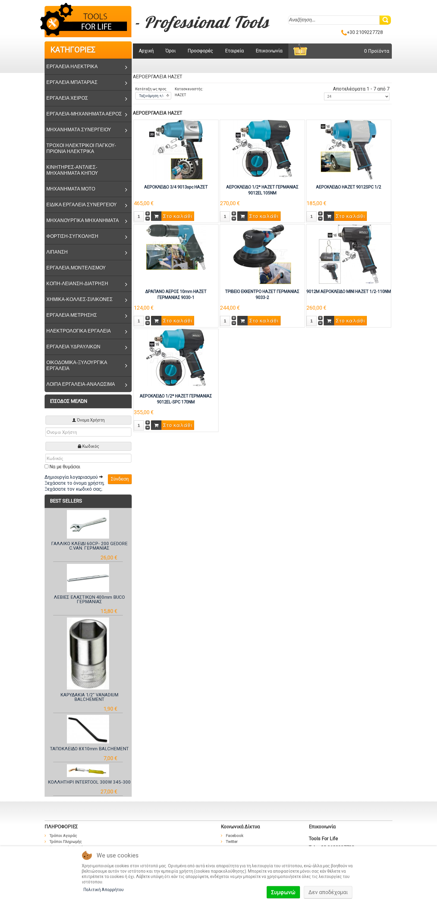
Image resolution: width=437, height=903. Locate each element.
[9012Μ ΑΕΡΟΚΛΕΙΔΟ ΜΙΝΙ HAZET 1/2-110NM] (348, 254)
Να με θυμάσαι (64, 467)
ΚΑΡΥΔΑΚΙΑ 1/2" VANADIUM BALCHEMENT (89, 697)
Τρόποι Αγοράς (63, 835)
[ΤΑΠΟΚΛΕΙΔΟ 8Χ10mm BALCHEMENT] (88, 729)
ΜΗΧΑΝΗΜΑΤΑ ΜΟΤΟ (70, 188)
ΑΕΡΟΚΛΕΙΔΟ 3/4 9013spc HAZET (176, 187)
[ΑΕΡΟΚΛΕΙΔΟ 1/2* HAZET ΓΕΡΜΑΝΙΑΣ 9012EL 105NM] (262, 148)
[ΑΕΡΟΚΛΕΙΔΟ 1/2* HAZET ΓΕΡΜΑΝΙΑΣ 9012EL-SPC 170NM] (176, 357)
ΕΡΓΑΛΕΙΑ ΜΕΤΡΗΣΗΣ (71, 315)
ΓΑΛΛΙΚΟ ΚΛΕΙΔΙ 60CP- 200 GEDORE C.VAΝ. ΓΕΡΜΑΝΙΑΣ (89, 546)
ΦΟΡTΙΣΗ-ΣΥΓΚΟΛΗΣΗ (72, 236)
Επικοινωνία (269, 51)
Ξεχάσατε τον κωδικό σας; (73, 489)
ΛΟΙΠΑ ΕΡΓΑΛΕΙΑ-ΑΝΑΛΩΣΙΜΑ (80, 384)
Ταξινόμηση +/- (151, 96)
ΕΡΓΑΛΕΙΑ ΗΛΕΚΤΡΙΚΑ (72, 66)
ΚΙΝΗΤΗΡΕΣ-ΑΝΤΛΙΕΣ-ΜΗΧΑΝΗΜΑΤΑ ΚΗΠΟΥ (72, 170)
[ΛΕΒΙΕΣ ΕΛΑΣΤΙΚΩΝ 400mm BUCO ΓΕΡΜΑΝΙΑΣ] (88, 578)
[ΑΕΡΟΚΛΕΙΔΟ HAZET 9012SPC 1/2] (348, 149)
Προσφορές (200, 51)
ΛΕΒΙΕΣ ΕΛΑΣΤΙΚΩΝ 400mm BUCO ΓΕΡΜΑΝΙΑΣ (89, 599)
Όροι (171, 51)
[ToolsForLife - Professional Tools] (88, 21)
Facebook (234, 835)
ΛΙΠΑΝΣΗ (57, 252)
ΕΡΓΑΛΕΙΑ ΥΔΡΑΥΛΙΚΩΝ (73, 346)
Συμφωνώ (283, 892)
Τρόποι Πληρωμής (66, 841)
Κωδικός (90, 446)
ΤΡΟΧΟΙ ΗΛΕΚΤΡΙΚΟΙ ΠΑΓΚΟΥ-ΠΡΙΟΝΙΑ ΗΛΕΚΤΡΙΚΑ (81, 148)
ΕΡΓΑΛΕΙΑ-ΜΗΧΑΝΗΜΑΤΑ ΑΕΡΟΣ (84, 113)
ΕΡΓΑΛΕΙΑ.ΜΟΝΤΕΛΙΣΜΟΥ (76, 267)
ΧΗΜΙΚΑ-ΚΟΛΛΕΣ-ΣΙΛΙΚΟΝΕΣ (79, 299)
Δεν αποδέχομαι (328, 892)
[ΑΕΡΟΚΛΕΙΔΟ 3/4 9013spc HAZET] (176, 149)
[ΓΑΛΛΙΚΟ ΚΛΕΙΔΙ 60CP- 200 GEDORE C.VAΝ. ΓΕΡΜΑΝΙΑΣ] (88, 524)
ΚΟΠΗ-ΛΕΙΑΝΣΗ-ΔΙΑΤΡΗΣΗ (77, 283)
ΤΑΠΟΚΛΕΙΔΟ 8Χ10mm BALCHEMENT (89, 748)
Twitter (232, 841)
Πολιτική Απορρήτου (104, 889)
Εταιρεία (234, 51)
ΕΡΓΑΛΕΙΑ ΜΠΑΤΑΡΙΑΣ (72, 82)
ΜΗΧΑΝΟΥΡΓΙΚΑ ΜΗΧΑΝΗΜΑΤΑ (82, 220)
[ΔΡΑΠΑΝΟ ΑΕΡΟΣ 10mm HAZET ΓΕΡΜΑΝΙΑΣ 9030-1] (176, 246)
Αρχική (146, 51)
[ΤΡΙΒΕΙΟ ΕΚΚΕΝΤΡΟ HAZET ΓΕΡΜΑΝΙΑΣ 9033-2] (262, 254)
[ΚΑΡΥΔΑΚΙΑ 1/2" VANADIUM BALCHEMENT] (88, 654)
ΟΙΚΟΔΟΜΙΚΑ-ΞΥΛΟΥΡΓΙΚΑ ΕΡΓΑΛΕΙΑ (76, 365)
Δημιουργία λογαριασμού (72, 477)
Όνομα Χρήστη (91, 420)
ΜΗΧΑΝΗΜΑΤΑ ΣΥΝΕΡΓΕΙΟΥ (78, 129)
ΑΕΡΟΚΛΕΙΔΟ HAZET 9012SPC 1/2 (348, 187)
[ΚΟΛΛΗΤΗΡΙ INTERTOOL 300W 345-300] (88, 770)
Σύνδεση (120, 479)
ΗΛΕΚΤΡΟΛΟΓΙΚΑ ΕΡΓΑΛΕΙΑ (78, 330)
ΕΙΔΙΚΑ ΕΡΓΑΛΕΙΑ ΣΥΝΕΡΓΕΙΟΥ (81, 204)
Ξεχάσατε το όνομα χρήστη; (74, 483)
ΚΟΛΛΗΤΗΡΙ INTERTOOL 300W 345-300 (89, 782)
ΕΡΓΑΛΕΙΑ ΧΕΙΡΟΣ (67, 98)
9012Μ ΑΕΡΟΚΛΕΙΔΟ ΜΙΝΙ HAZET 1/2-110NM (348, 291)
